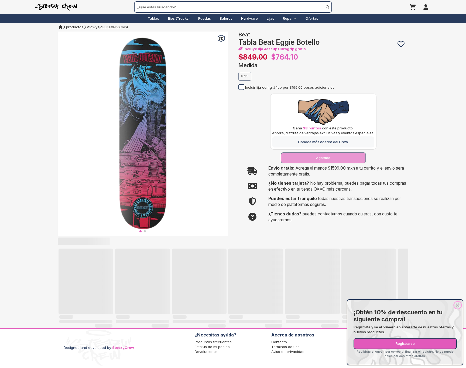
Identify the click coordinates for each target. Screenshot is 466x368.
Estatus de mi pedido (212, 347)
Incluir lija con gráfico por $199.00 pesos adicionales (289, 87)
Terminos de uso (285, 347)
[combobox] (233, 7)
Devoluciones (206, 351)
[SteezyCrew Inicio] (84, 7)
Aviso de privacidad (287, 351)
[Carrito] (412, 7)
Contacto (279, 342)
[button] (401, 44)
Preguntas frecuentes (213, 342)
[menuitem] (153, 18)
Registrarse (405, 343)
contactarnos (330, 213)
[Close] (457, 305)
